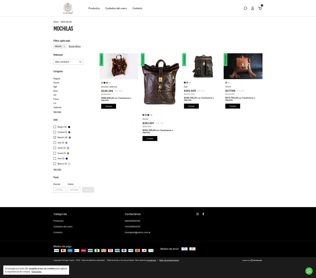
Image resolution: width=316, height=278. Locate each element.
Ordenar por (58, 54)
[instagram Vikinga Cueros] (197, 214)
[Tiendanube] (252, 260)
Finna (56, 99)
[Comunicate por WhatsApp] (309, 271)
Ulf (54, 95)
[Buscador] (245, 9)
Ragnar (56, 78)
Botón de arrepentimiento (169, 260)
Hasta (70, 184)
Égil (55, 87)
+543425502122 (132, 226)
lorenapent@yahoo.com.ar (137, 232)
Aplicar (88, 190)
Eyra (55, 91)
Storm (56, 82)
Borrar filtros (75, 46)
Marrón (58, 46)
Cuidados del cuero (116, 8)
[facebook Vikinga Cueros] (203, 214)
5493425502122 (132, 221)
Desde (56, 184)
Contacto (137, 8)
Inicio (56, 22)
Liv (54, 103)
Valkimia (57, 107)
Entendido (36, 271)
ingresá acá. (151, 260)
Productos (94, 8)
